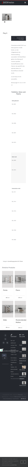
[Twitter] (5, 339)
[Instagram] (3, 342)
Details (8, 297)
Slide (5, 320)
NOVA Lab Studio (17, 396)
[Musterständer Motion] (20, 309)
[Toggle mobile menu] (25, 2)
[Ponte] (7, 279)
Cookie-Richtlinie (16, 398)
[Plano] (20, 279)
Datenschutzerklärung (7, 398)
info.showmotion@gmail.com (17, 378)
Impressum (24, 396)
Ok (23, 462)
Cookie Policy (14, 465)
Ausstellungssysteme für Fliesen (15, 261)
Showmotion (20, 394)
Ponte (5, 290)
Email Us (24, 398)
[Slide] (7, 309)
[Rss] (7, 342)
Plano (18, 290)
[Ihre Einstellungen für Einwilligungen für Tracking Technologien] (1, 350)
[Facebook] (5, 335)
